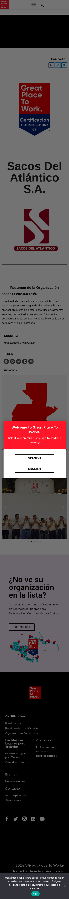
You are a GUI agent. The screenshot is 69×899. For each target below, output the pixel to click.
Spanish (34, 458)
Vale (35, 893)
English (34, 468)
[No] (64, 886)
